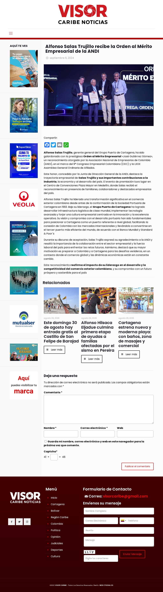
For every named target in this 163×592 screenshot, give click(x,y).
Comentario (53, 392)
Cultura (55, 556)
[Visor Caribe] (81, 14)
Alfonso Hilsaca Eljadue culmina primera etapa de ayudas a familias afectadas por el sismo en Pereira (97, 336)
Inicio (54, 498)
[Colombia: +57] (123, 521)
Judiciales (57, 543)
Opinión (55, 537)
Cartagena (57, 504)
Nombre (50, 428)
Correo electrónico (94, 428)
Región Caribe (59, 517)
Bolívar (55, 511)
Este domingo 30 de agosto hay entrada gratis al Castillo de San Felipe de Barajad (61, 332)
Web (120, 428)
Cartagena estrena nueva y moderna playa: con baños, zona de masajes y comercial (135, 334)
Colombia (57, 524)
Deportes (57, 550)
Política (55, 530)
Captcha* (50, 451)
